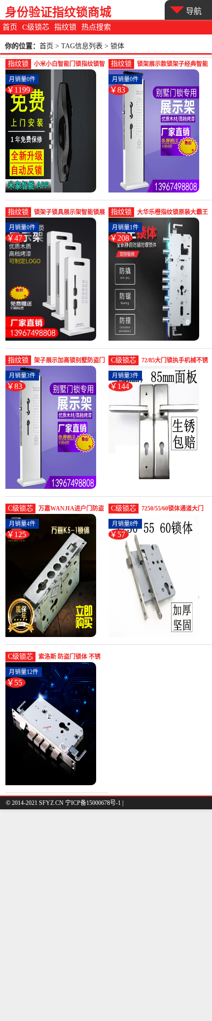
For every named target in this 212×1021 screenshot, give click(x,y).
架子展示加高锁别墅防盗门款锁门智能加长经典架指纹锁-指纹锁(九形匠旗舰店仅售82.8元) (69, 361)
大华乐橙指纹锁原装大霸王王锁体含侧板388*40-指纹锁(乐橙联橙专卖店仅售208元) (172, 213)
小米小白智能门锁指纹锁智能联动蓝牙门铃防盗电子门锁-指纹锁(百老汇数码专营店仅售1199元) (69, 65)
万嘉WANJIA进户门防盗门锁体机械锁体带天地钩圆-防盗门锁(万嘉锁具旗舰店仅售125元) (71, 509)
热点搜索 (96, 27)
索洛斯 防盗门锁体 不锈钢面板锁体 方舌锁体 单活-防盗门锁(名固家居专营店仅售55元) (70, 657)
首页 (9, 27)
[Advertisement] (106, 915)
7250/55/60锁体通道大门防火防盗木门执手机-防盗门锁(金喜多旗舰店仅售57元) (175, 509)
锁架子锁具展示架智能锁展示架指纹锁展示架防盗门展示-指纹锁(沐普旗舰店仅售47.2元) (69, 213)
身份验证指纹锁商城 (58, 12)
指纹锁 (65, 27)
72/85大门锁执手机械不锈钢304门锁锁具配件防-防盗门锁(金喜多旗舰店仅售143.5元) (175, 361)
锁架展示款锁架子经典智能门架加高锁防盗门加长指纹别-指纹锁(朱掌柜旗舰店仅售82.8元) (172, 65)
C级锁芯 (35, 27)
